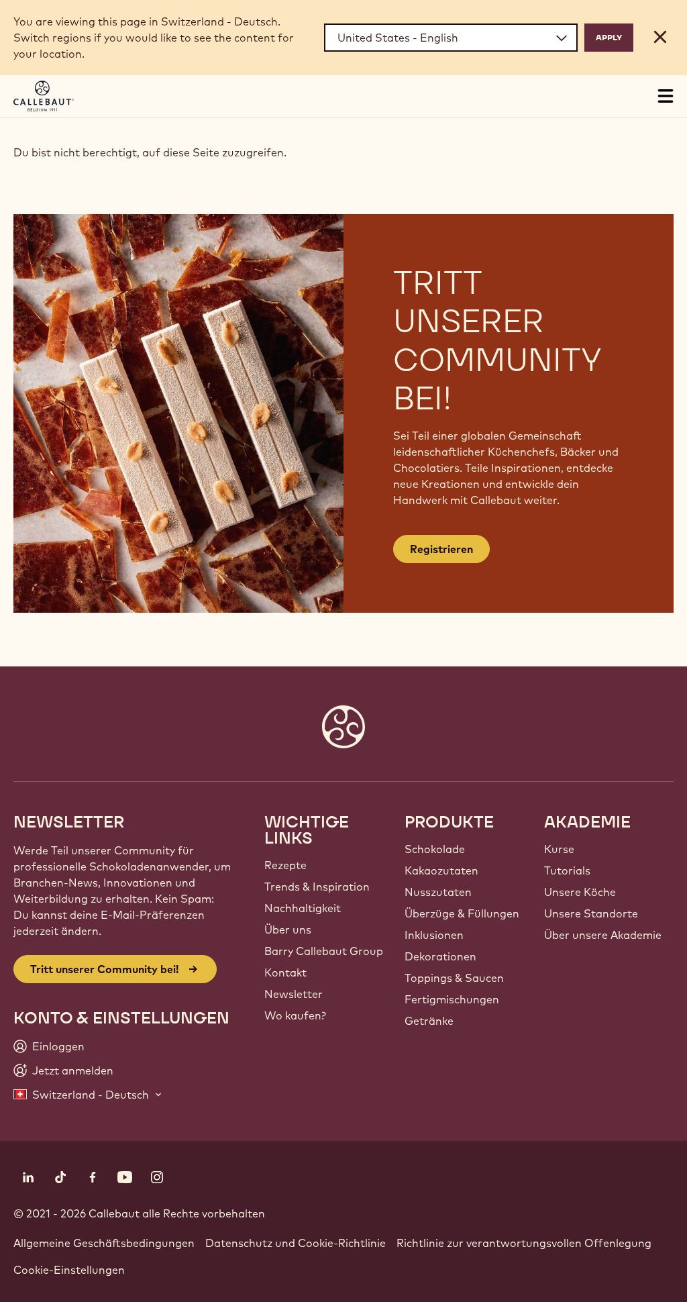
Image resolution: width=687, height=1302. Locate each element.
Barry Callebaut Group (323, 951)
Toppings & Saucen (454, 978)
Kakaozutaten (441, 870)
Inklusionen (434, 935)
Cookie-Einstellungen (69, 1269)
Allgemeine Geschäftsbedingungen (104, 1243)
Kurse (559, 849)
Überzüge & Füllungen (462, 913)
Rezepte (285, 865)
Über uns (287, 929)
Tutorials (567, 870)
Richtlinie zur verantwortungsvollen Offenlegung (524, 1243)
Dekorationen (440, 956)
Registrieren (441, 549)
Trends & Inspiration (317, 886)
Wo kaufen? (295, 1015)
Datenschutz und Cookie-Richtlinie (295, 1243)
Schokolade (435, 849)
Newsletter (293, 994)
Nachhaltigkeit (302, 908)
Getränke (429, 1021)
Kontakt (285, 972)
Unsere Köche (580, 892)
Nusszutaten (438, 892)
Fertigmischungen (452, 999)
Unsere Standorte (591, 913)
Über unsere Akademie (603, 935)
